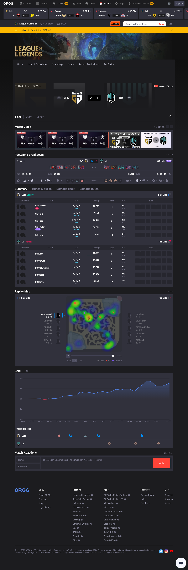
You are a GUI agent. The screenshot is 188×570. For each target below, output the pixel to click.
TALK (75, 532)
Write (161, 463)
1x (74, 360)
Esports (76, 536)
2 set (29, 117)
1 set (18, 117)
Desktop (76, 519)
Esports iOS (109, 540)
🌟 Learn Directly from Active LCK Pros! (33, 30)
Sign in (179, 3)
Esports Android (111, 536)
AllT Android (109, 503)
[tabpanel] (94, 239)
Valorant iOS (110, 515)
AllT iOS (107, 507)
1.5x (80, 360)
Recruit (168, 503)
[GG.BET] (115, 23)
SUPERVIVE (78, 515)
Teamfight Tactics (81, 499)
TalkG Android (110, 527)
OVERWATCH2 (79, 507)
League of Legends (81, 495)
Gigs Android (110, 519)
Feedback (145, 503)
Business (169, 495)
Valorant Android (112, 511)
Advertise (169, 499)
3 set (40, 117)
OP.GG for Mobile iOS (113, 499)
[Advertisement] (94, 75)
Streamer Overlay (81, 523)
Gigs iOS (108, 523)
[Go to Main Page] (8, 3)
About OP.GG (45, 495)
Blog (41, 503)
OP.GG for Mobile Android (115, 495)
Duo (75, 527)
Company (43, 499)
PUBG (75, 511)
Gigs (75, 540)
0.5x (69, 360)
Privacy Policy (147, 495)
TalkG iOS (108, 532)
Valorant (77, 503)
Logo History (45, 507)
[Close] (171, 30)
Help (143, 499)
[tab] (22, 189)
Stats (25, 3)
